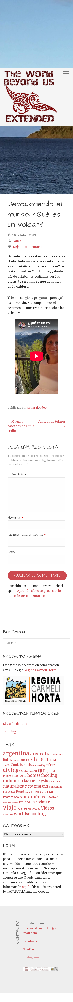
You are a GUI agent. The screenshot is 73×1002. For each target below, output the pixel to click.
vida (30, 809)
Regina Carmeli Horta (40, 670)
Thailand (52, 797)
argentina (16, 753)
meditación (54, 781)
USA (35, 802)
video (36, 808)
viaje (9, 807)
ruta (43, 791)
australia (40, 753)
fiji (40, 771)
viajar (44, 802)
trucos (25, 802)
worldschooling (30, 813)
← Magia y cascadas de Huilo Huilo (21, 426)
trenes (15, 803)
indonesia (13, 780)
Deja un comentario (27, 247)
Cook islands (21, 765)
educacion (28, 770)
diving (10, 770)
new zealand (36, 786)
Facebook (30, 941)
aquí (25, 887)
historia (20, 776)
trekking (7, 803)
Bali (6, 760)
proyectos (9, 791)
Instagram (31, 957)
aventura (57, 754)
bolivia (14, 760)
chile (37, 759)
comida (6, 765)
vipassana (8, 814)
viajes (22, 808)
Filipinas (49, 771)
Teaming (9, 732)
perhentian (55, 786)
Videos (43, 407)
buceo (24, 759)
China (50, 759)
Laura (16, 241)
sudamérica (33, 796)
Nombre (15, 518)
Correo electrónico (27, 535)
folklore (8, 775)
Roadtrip (23, 791)
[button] (67, 74)
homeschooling (42, 775)
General (32, 407)
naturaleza (13, 786)
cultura (51, 765)
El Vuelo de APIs (15, 724)
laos (27, 781)
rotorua (35, 792)
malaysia (40, 781)
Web (11, 552)
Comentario (17, 474)
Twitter (29, 949)
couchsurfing (38, 765)
